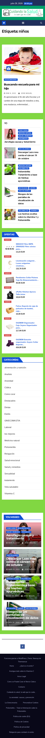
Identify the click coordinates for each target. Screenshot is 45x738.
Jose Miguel (26, 93)
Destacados (23, 188)
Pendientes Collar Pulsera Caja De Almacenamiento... (27, 279)
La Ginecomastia (11, 703)
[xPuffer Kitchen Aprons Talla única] (10, 294)
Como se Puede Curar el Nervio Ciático (21, 682)
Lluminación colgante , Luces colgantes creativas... (26, 263)
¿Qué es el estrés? (27, 666)
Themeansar (22, 662)
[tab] (5, 123)
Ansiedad (8, 381)
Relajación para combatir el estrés (21, 732)
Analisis (8, 374)
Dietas (7, 407)
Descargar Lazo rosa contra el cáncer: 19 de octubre (21, 562)
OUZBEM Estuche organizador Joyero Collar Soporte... (27, 342)
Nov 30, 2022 (14, 622)
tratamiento (23, 138)
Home (12, 666)
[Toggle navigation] (23, 23)
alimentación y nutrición (15, 368)
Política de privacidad (21, 727)
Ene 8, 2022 (11, 93)
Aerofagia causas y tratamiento (20, 536)
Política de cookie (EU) (21, 716)
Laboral (33, 188)
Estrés (7, 414)
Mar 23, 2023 (14, 543)
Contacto (21, 687)
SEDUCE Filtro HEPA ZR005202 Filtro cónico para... (26, 246)
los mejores (9, 434)
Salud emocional (11, 79)
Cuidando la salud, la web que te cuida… (21, 692)
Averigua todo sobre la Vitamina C (21, 671)
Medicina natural (25, 133)
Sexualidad (9, 474)
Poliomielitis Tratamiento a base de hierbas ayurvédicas (20, 586)
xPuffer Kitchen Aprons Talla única (26, 293)
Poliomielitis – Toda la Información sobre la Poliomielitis (21, 709)
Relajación (9, 454)
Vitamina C (34, 210)
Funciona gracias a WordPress (15, 658)
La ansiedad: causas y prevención (21, 697)
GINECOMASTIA (12, 421)
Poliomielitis (23, 168)
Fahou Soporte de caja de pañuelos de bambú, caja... (27, 308)
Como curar (23, 130)
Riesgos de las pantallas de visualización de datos (22, 615)
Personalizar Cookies (30, 703)
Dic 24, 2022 (13, 596)
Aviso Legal (21, 676)
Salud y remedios (25, 135)
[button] (41, 23)
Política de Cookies (21, 722)
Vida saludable (24, 149)
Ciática (7, 387)
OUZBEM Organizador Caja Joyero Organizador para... (26, 325)
